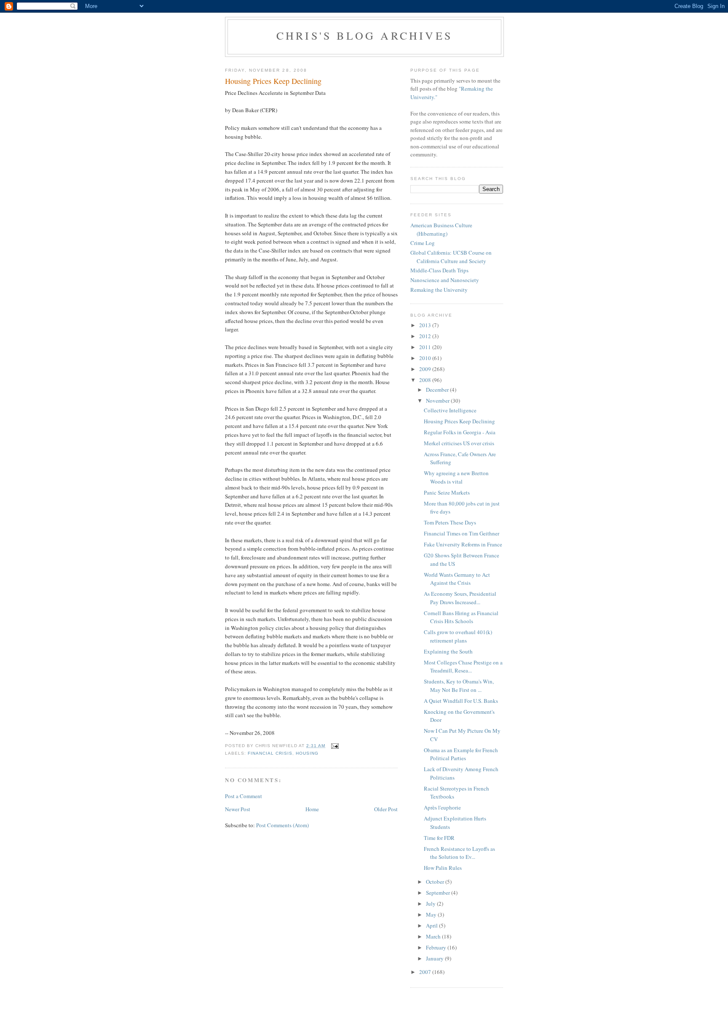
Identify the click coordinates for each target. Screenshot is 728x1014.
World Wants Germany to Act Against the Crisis (457, 579)
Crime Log (422, 243)
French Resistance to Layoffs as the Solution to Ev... (459, 853)
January (435, 958)
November (438, 400)
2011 (425, 347)
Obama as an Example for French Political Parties (461, 754)
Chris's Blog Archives (364, 35)
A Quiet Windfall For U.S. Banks (461, 701)
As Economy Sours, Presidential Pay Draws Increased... (460, 598)
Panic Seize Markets (447, 492)
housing (307, 753)
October (435, 881)
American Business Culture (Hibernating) (441, 229)
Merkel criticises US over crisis (459, 443)
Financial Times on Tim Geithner (461, 533)
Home (312, 809)
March (434, 936)
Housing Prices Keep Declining (459, 421)
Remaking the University (439, 289)
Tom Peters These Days (450, 522)
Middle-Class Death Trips (439, 270)
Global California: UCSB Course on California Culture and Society (451, 257)
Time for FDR (439, 838)
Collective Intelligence (450, 410)
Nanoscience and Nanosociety (444, 280)
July (431, 903)
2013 (425, 325)
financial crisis (270, 753)
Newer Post (237, 809)
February (436, 947)
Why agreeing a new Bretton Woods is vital (456, 477)
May (432, 914)
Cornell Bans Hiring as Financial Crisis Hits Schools (461, 617)
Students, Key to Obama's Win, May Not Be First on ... (459, 686)
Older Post (386, 809)
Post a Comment (243, 796)
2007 (425, 972)
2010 (425, 358)
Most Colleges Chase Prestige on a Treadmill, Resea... (463, 667)
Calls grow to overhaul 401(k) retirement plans (458, 636)
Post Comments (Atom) (282, 825)
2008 (425, 380)
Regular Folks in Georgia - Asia (459, 432)
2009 (425, 369)
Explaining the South (448, 651)
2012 (425, 336)
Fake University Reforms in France (463, 544)
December (438, 389)
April (432, 925)
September (438, 892)
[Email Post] (334, 745)
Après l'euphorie (442, 807)
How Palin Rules (443, 867)
